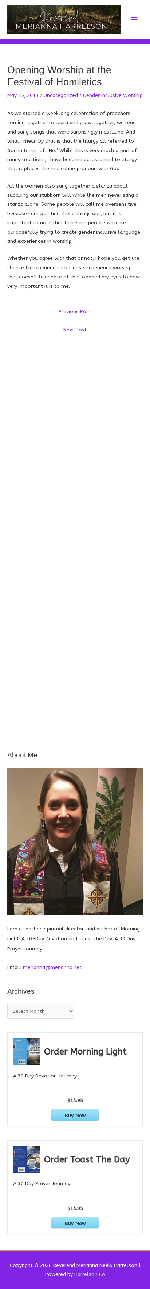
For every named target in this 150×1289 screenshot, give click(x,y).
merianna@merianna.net (52, 967)
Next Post (75, 330)
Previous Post (75, 311)
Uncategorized (61, 95)
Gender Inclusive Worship (113, 95)
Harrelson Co (89, 1274)
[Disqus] (75, 427)
